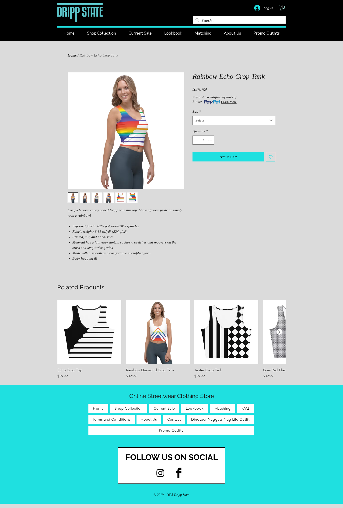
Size (196, 111)
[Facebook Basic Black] (178, 473)
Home (72, 55)
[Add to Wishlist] (271, 157)
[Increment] (210, 140)
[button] (282, 8)
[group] (171, 339)
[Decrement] (196, 140)
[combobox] (233, 120)
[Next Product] (279, 332)
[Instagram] (160, 473)
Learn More (229, 102)
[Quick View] (89, 332)
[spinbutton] (203, 140)
